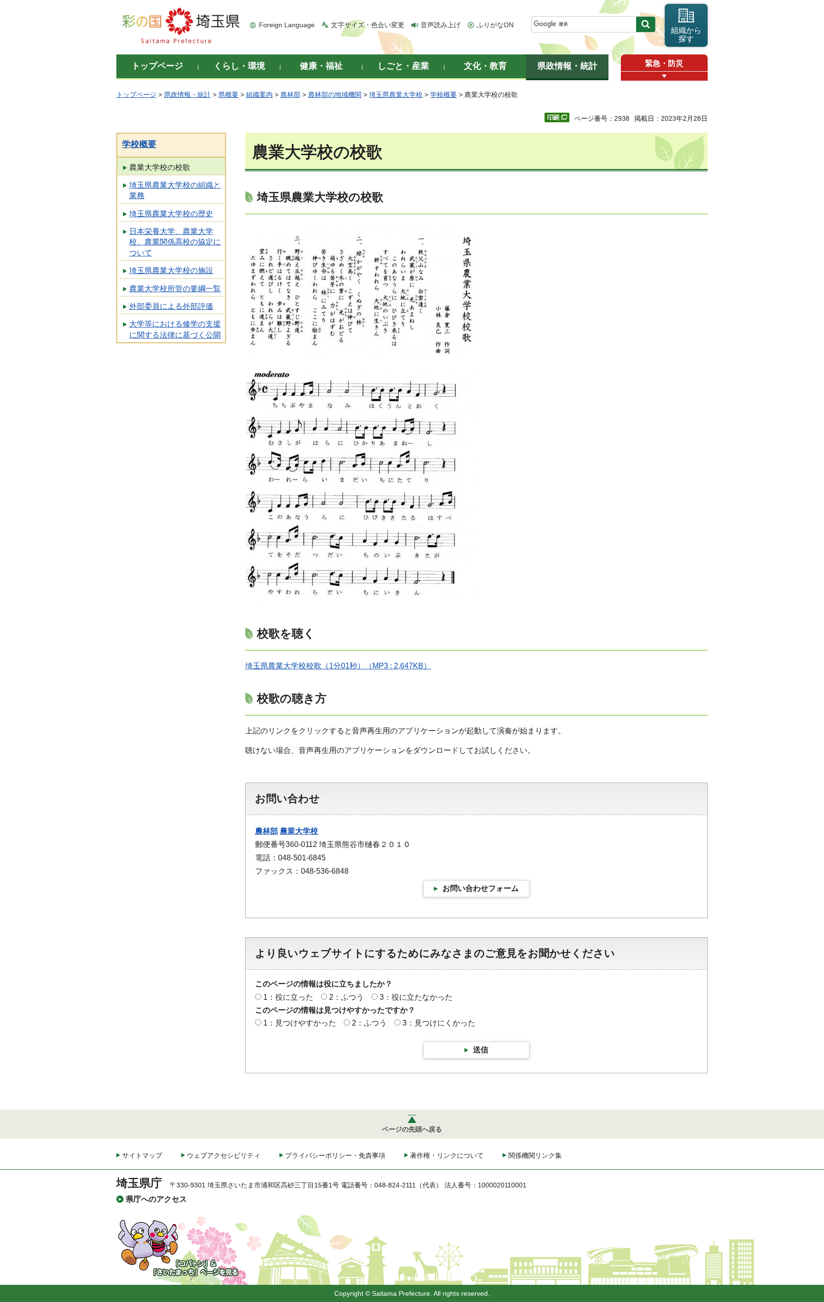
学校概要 (443, 94)
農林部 (290, 94)
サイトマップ (142, 1155)
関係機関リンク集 (535, 1155)
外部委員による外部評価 (171, 306)
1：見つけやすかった (299, 1023)
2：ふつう (346, 997)
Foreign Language (287, 25)
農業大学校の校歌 (159, 167)
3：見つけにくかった (438, 1023)
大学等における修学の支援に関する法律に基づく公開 (175, 329)
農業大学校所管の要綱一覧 (175, 289)
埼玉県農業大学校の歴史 (171, 214)
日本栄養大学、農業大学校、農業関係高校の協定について (175, 242)
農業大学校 (299, 831)
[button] (664, 76)
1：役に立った (288, 997)
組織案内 (259, 94)
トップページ (136, 94)
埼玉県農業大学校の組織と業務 (175, 190)
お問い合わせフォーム (481, 888)
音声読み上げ (441, 25)
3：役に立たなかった (416, 997)
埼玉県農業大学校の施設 (171, 270)
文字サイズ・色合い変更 (367, 25)
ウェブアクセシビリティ (223, 1155)
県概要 (228, 94)
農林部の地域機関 (334, 94)
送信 (480, 1050)
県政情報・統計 (187, 94)
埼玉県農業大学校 (395, 94)
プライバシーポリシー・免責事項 (335, 1155)
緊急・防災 (664, 63)
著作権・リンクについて (447, 1155)
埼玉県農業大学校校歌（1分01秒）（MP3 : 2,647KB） (338, 666)
